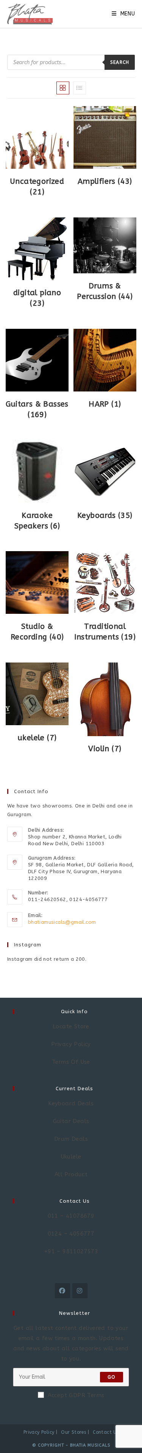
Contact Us (106, 1432)
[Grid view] (62, 88)
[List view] (79, 88)
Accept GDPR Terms (76, 1395)
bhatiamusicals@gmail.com (62, 922)
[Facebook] (62, 1290)
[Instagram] (79, 1290)
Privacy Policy (39, 1432)
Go (111, 1377)
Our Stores (73, 1432)
